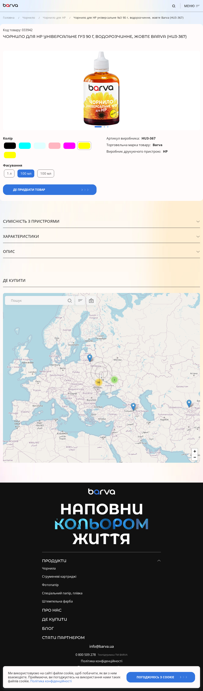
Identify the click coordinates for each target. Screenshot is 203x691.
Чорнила (49, 568)
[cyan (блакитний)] (25, 146)
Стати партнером (63, 637)
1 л (9, 173)
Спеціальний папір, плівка (62, 593)
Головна (8, 17)
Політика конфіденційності (101, 661)
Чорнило (28, 17)
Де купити (54, 619)
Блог (48, 628)
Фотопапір (50, 585)
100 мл (26, 173)
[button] (98, 126)
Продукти (54, 560)
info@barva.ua (101, 646)
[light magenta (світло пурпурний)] (54, 146)
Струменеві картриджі (59, 576)
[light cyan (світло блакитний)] (40, 146)
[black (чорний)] (10, 146)
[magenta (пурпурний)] (69, 146)
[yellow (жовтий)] (84, 146)
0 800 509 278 (86, 655)
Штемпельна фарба (57, 601)
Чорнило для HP (54, 17)
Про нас (51, 610)
